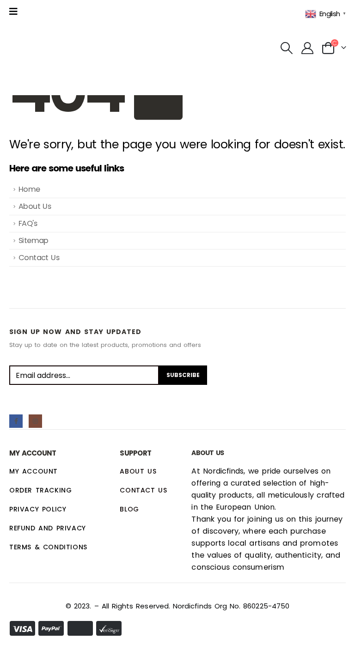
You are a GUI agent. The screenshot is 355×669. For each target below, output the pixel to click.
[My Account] (307, 48)
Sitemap (33, 240)
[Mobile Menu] (16, 11)
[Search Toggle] (286, 48)
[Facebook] (16, 421)
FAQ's (27, 223)
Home (29, 189)
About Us (34, 206)
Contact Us (38, 257)
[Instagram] (35, 421)
